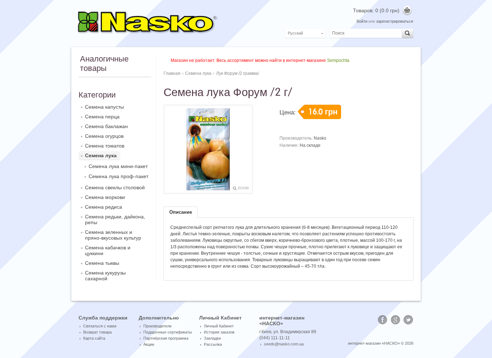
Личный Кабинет (219, 326)
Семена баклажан (106, 126)
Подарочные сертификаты (167, 332)
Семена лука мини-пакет (118, 166)
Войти (362, 21)
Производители (157, 326)
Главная (172, 73)
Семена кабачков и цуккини (107, 250)
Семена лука (101, 155)
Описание (180, 212)
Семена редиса (103, 207)
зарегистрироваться (394, 21)
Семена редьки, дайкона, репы (115, 219)
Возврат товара (97, 332)
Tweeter (408, 320)
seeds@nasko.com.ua (284, 344)
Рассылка (213, 344)
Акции (148, 344)
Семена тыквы (102, 263)
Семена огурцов (104, 136)
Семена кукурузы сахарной (105, 275)
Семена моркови (105, 197)
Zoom (243, 188)
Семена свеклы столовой (115, 187)
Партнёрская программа (165, 338)
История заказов (219, 332)
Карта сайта (94, 338)
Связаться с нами (99, 326)
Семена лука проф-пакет (118, 176)
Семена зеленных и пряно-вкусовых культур (113, 235)
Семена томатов (104, 146)
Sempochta (338, 60)
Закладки (212, 338)
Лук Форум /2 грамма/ (237, 73)
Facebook (382, 320)
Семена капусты (104, 107)
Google (395, 320)
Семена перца (102, 116)
